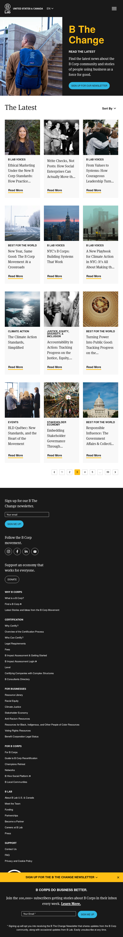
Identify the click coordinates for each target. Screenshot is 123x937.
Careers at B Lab (14, 827)
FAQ (7, 855)
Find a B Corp (12, 604)
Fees (7, 649)
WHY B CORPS (13, 592)
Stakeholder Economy (16, 712)
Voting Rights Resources (18, 730)
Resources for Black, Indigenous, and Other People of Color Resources (42, 724)
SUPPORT (10, 843)
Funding (9, 809)
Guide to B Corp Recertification (21, 758)
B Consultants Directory (17, 679)
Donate (12, 579)
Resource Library (14, 694)
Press (8, 833)
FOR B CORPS (13, 746)
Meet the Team (12, 803)
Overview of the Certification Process (24, 631)
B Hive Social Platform (16, 776)
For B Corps (11, 752)
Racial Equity (12, 700)
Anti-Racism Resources (17, 718)
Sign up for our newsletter (89, 85)
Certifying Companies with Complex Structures (29, 673)
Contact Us (11, 849)
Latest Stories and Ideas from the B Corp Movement (32, 609)
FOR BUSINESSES (15, 689)
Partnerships (11, 815)
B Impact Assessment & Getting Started (26, 655)
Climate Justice (13, 706)
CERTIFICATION (14, 619)
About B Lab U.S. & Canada (19, 797)
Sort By (107, 108)
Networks (10, 770)
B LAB (8, 791)
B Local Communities (16, 781)
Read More (15, 190)
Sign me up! (14, 524)
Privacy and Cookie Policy (18, 860)
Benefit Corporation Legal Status (22, 736)
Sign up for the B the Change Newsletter (60, 877)
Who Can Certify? (14, 637)
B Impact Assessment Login (19, 661)
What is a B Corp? (14, 598)
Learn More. (71, 903)
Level (7, 667)
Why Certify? (11, 625)
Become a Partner (14, 821)
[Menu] (114, 8)
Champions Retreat (15, 764)
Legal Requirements (15, 643)
